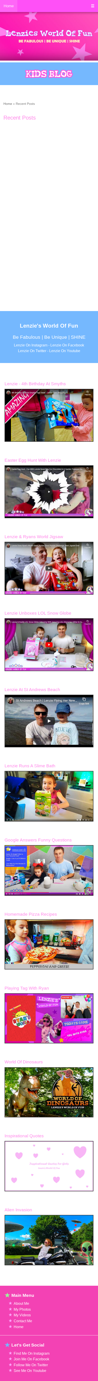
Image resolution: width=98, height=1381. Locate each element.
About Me (21, 1303)
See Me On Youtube (30, 1371)
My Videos (22, 1315)
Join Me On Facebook (31, 1359)
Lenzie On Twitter (32, 351)
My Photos (22, 1309)
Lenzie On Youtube (64, 351)
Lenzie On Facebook (67, 345)
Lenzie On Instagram (30, 345)
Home (7, 103)
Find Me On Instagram (31, 1353)
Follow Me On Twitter (31, 1365)
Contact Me (23, 1321)
